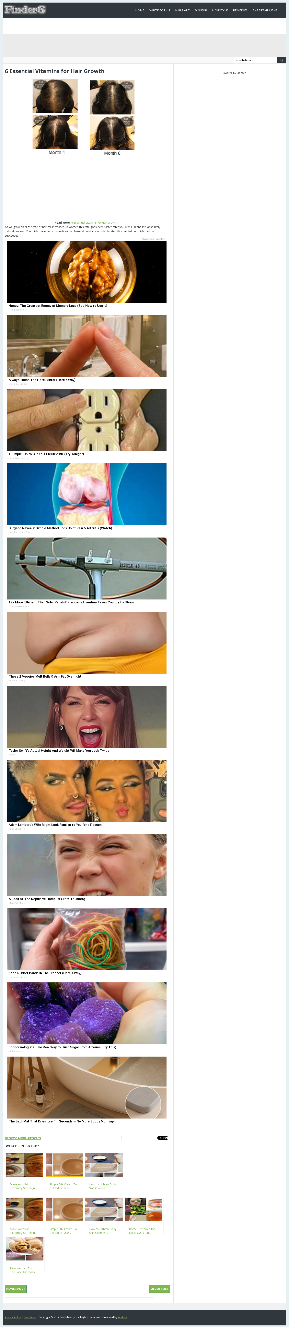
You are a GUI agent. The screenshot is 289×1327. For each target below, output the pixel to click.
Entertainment (265, 10)
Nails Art (182, 10)
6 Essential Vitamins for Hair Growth (94, 222)
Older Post (160, 1289)
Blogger (241, 73)
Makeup (201, 10)
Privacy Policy (13, 1317)
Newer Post (15, 1289)
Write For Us (159, 10)
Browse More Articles (23, 1138)
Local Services (146, 26)
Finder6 (122, 1317)
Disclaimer (30, 1317)
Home (139, 10)
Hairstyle (220, 10)
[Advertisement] (86, 188)
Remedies (240, 10)
